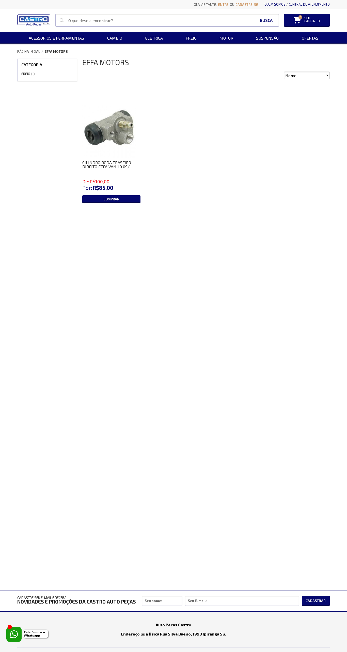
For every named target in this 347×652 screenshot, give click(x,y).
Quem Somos (275, 4)
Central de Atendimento (309, 4)
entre (223, 5)
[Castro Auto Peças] (33, 20)
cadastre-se (246, 5)
